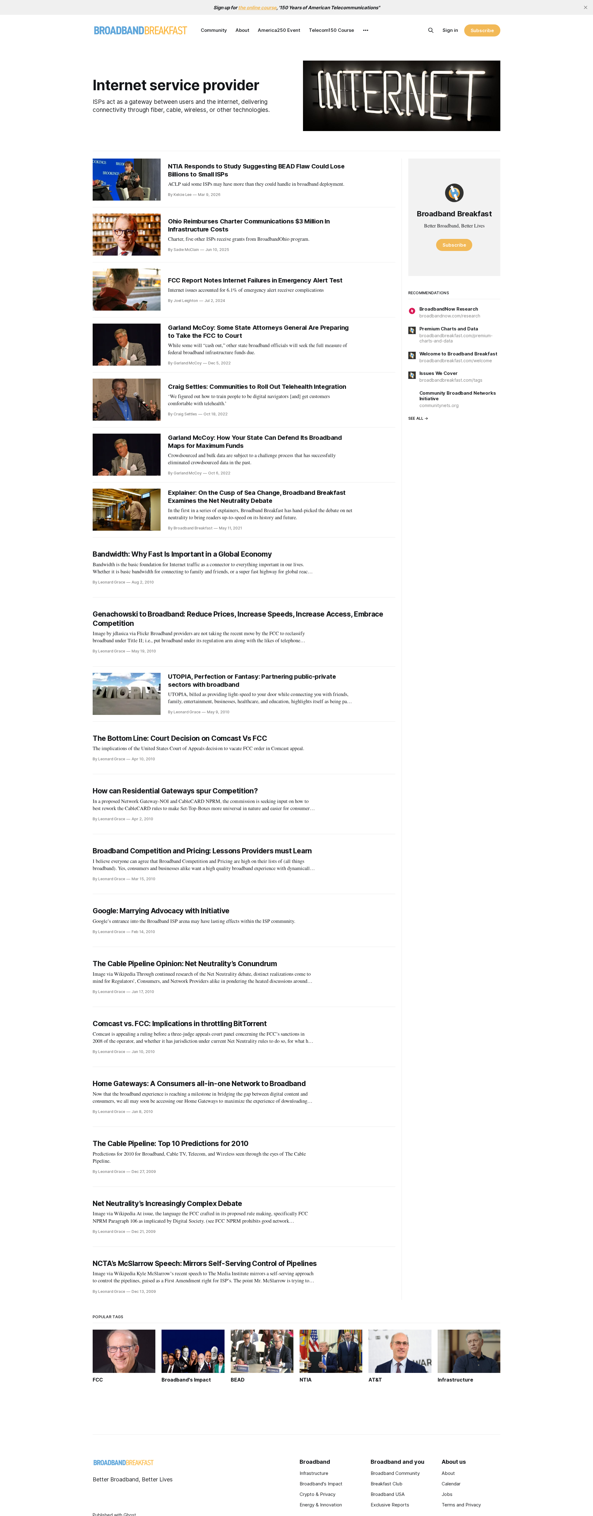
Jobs (447, 1494)
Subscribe (482, 30)
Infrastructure (314, 1473)
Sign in (450, 30)
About (242, 30)
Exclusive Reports (390, 1505)
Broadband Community (395, 1473)
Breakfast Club (386, 1484)
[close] (586, 7)
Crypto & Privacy (317, 1494)
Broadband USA (388, 1494)
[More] (366, 30)
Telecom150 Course (331, 30)
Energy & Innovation (321, 1505)
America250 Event (279, 30)
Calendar (451, 1484)
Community (214, 30)
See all (416, 418)
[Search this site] (431, 30)
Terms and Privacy (461, 1505)
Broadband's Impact (321, 1484)
